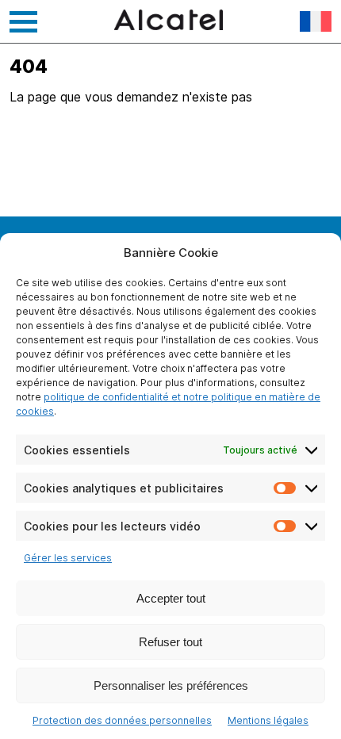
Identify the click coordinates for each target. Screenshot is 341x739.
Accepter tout (170, 598)
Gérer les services (68, 558)
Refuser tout (170, 642)
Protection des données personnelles (122, 720)
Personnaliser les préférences (171, 685)
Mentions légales (268, 720)
